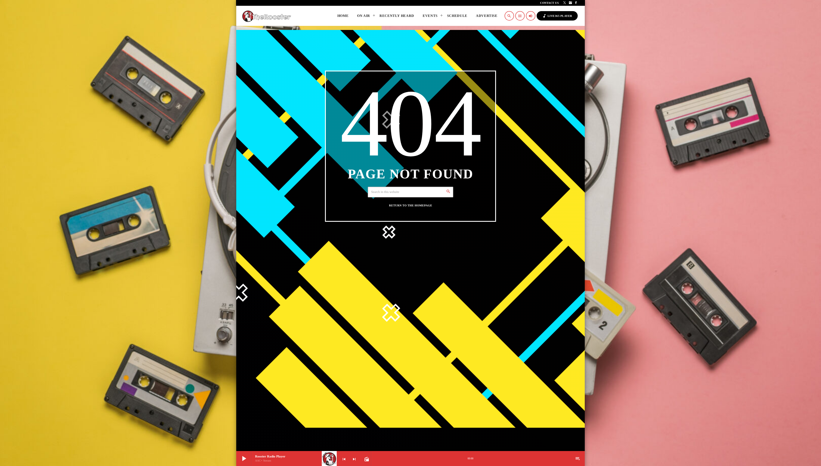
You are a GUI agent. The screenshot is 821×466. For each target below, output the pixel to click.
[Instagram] (570, 2)
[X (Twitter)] (565, 2)
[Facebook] (576, 2)
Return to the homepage (410, 205)
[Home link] (267, 15)
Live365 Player (557, 16)
